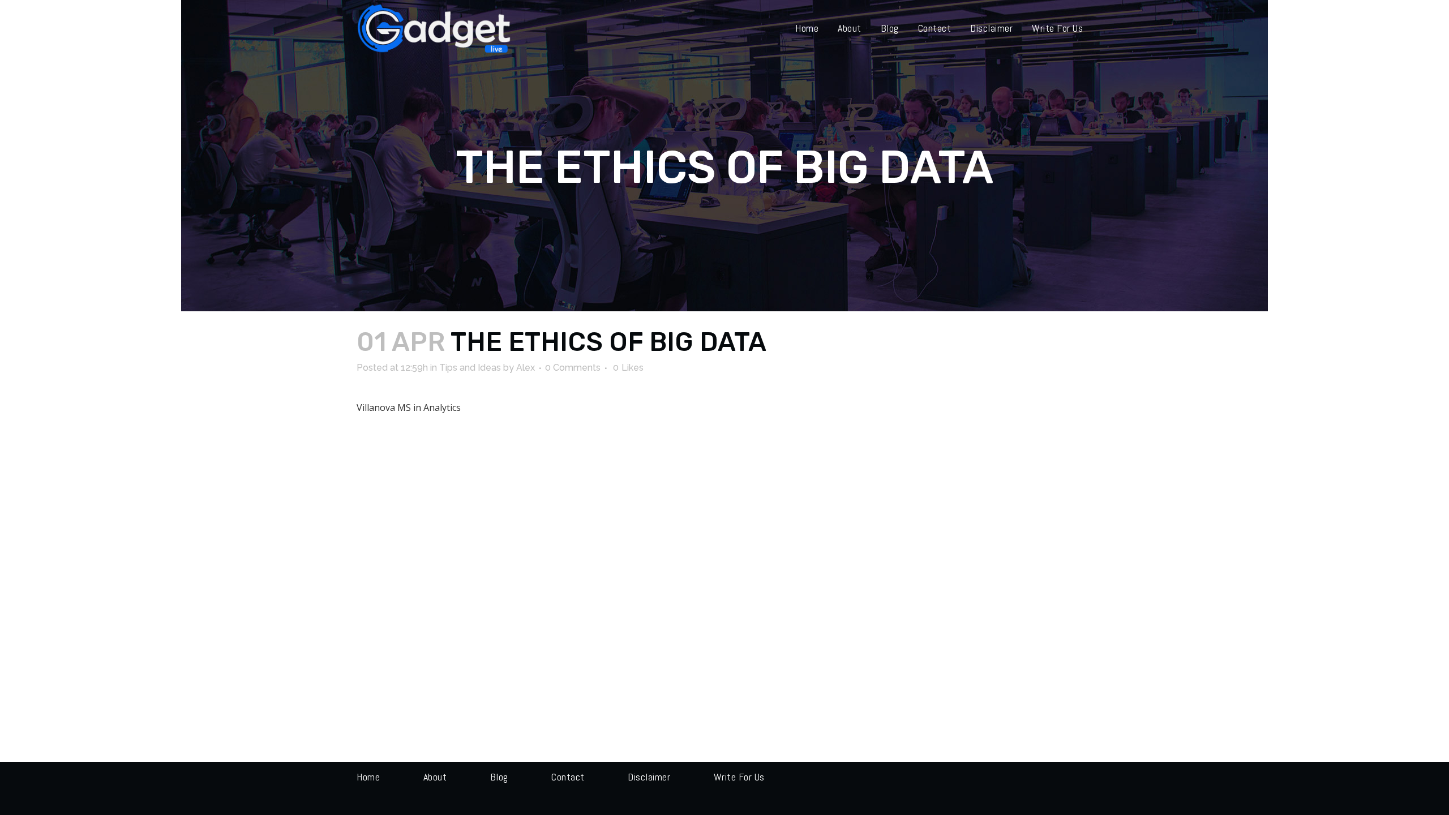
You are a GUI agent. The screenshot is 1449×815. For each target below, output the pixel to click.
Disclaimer (649, 776)
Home (368, 776)
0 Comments (573, 367)
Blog (499, 776)
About (435, 776)
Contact (568, 776)
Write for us (739, 776)
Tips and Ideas (470, 367)
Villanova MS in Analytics (409, 407)
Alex (525, 367)
